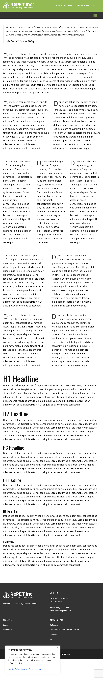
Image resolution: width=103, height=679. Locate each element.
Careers (6, 625)
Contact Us (7, 630)
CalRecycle (54, 625)
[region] (32, 660)
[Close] (57, 647)
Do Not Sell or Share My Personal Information (27, 669)
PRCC (52, 639)
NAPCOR (53, 634)
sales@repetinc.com (87, 5)
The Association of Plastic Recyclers (64, 630)
